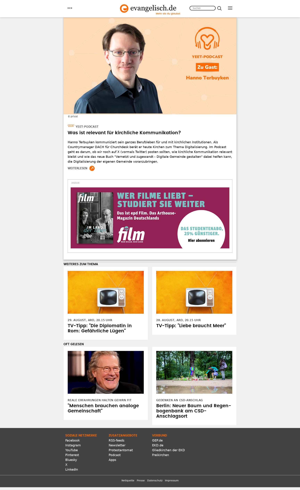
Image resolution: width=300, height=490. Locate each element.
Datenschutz (154, 480)
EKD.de (157, 445)
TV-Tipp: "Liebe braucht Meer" (191, 326)
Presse (141, 480)
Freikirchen (160, 455)
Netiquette (128, 480)
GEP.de (157, 440)
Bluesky (71, 460)
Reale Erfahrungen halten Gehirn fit (100, 400)
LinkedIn (71, 469)
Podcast (115, 455)
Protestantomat (121, 450)
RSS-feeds (116, 440)
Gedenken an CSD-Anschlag (179, 400)
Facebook (72, 440)
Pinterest (72, 455)
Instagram (73, 445)
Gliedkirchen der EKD (168, 450)
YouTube (71, 450)
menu (70, 8)
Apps (112, 460)
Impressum (172, 480)
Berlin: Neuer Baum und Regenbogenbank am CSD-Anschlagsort (193, 411)
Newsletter (117, 445)
